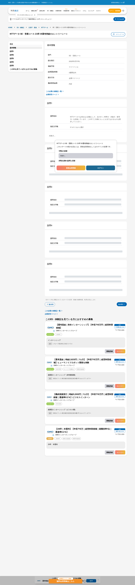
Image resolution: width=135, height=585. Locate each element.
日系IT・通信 (33, 27)
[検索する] (123, 11)
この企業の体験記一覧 (54, 91)
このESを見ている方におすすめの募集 (23, 69)
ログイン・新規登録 (114, 11)
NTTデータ (44, 27)
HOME (10, 27)
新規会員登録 (71, 168)
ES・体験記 (20, 27)
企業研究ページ (51, 94)
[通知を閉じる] (35, 15)
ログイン (100, 168)
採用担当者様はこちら (117, 2)
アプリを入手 (120, 19)
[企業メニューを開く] (50, 327)
